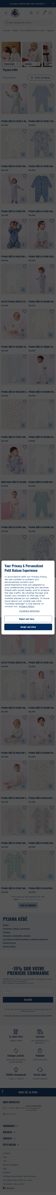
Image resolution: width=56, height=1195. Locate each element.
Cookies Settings (29, 611)
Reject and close (26, 619)
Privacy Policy (26, 606)
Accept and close (28, 626)
